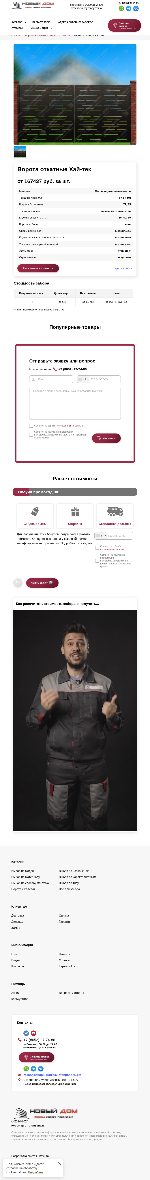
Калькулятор (41, 22)
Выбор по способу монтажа (30, 883)
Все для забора (69, 889)
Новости (64, 954)
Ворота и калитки (35, 35)
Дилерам (17, 921)
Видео (15, 960)
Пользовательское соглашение (32, 1165)
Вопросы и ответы (71, 992)
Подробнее (35, 1172)
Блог (14, 954)
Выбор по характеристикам (77, 877)
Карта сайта (67, 966)
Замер (15, 927)
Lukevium (42, 1156)
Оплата (64, 915)
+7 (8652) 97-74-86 (129, 3)
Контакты (17, 966)
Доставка (17, 915)
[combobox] (83, 379)
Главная (16, 35)
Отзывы (17, 28)
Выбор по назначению (74, 870)
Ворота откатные (60, 35)
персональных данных (71, 425)
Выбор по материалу (25, 877)
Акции (15, 992)
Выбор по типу (69, 883)
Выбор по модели (23, 870)
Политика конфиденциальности (32, 1161)
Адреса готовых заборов (75, 22)
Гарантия (65, 921)
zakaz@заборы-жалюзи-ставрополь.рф (52, 1074)
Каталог (17, 22)
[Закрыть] (59, 1163)
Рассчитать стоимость (38, 268)
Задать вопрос (123, 268)
